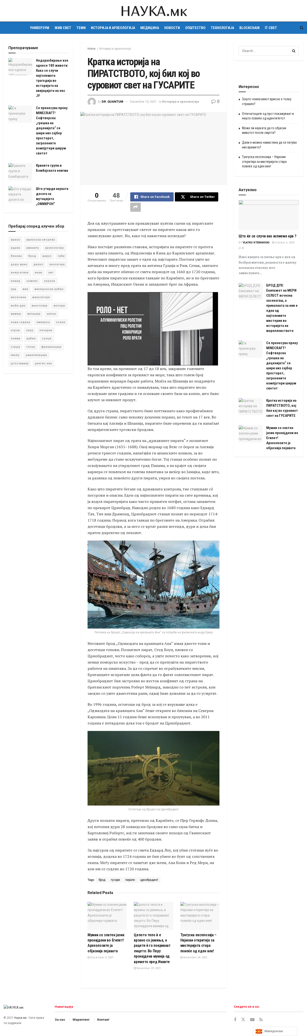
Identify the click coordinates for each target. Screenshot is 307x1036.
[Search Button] (301, 28)
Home (91, 48)
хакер (15, 355)
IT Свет (271, 28)
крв (13, 289)
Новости (172, 28)
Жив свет (62, 28)
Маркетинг (81, 1019)
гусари (115, 880)
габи (61, 256)
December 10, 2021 (143, 101)
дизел (38, 264)
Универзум (39, 28)
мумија (16, 313)
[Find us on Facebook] (235, 1020)
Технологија (222, 28)
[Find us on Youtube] (252, 1020)
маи (25, 289)
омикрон (43, 322)
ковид (15, 281)
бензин (16, 256)
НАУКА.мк (153, 11)
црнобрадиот (149, 880)
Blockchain (249, 28)
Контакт (103, 1019)
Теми (81, 28)
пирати (130, 880)
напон (51, 313)
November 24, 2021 (195, 957)
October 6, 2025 (284, 242)
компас (32, 281)
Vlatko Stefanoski (256, 242)
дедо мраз (19, 264)
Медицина (149, 28)
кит (50, 272)
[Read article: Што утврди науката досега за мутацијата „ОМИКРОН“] (20, 195)
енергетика (20, 272)
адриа (15, 247)
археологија (54, 247)
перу (29, 330)
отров (15, 330)
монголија (39, 305)
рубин (31, 338)
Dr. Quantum (112, 101)
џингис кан (43, 363)
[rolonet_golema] (153, 328)
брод (102, 880)
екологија (57, 264)
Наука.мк (20, 1017)
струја (15, 346)
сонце (47, 338)
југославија (20, 363)
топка (30, 346)
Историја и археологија (113, 28)
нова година (20, 322)
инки (38, 272)
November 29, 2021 (148, 968)
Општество (195, 28)
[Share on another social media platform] (135, 207)
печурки (46, 330)
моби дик (18, 305)
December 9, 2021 (102, 957)
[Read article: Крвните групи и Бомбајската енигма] (20, 171)
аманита (32, 247)
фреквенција (51, 346)
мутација (34, 313)
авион (15, 239)
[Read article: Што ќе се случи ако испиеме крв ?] (269, 215)
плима (15, 338)
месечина (18, 297)
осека (60, 322)
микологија (41, 297)
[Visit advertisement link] (268, 70)
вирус (47, 256)
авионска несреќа (40, 239)
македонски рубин (49, 289)
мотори (59, 305)
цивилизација (36, 355)
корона (49, 281)
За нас (60, 1019)
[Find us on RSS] (261, 1020)
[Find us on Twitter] (243, 1020)
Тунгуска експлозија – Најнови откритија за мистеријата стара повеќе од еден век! (264, 161)
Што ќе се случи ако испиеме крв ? (267, 236)
